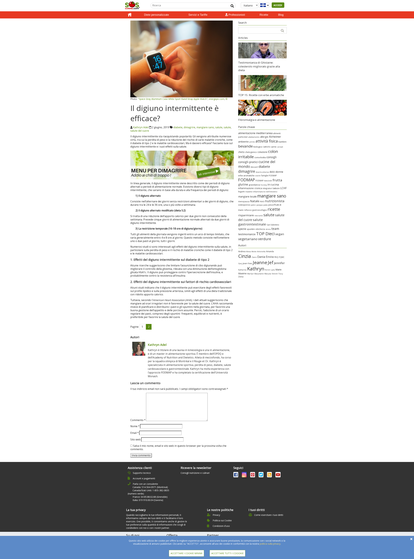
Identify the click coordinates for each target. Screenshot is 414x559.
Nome (134, 426)
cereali (280, 147)
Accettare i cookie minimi (186, 553)
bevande (245, 146)
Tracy (280, 274)
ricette (274, 209)
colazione (262, 151)
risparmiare (246, 215)
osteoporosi (244, 204)
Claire (254, 257)
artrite (252, 142)
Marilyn (250, 273)
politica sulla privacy (270, 543)
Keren (267, 270)
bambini (282, 141)
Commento (137, 420)
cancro (266, 146)
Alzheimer (275, 136)
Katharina (242, 270)
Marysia (267, 273)
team (275, 228)
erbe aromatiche (246, 175)
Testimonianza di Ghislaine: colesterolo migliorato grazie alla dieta (259, 66)
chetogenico (251, 152)
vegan (279, 234)
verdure (264, 238)
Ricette (264, 14)
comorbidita (260, 157)
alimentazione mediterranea (255, 133)
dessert (254, 167)
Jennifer (279, 263)
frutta (277, 180)
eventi (258, 176)
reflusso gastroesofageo (255, 210)
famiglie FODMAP (269, 175)
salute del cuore (139, 130)
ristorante (258, 215)
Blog (280, 14)
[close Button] (411, 539)
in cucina (273, 184)
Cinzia (244, 256)
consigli (272, 157)
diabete (178, 127)
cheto (241, 151)
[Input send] (232, 6)
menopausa (243, 201)
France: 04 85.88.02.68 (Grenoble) (150, 496)
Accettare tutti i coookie (227, 553)
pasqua (259, 205)
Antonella (261, 251)
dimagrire (189, 127)
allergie (264, 136)
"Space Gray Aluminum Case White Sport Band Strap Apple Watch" (173, 98)
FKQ (276, 257)
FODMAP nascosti (264, 180)
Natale (254, 201)
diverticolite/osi (262, 172)
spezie (242, 229)
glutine (243, 184)
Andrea (241, 251)
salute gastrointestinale (252, 221)
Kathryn (255, 268)
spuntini (251, 229)
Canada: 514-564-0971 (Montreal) (150, 487)
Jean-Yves (247, 263)
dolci (272, 172)
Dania (261, 257)
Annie (253, 251)
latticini (276, 188)
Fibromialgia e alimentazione (256, 120)
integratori (267, 188)
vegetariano (247, 239)
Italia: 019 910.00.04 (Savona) (148, 500)
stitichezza (260, 229)
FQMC (281, 257)
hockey (264, 185)
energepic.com (216, 98)
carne (273, 146)
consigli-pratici (248, 162)
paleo (253, 205)
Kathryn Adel (140, 127)
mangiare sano (205, 127)
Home (129, 14)
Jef (270, 262)
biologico (257, 146)
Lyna (273, 270)
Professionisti (236, 14)
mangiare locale (247, 196)
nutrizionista (274, 201)
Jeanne (260, 262)
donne (279, 172)
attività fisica (267, 141)
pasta (265, 205)
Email (134, 433)
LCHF (283, 188)
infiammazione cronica (250, 188)
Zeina (240, 276)
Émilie (270, 257)
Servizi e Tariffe (197, 14)
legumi (241, 191)
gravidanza (254, 184)
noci (262, 201)
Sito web (135, 439)
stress (268, 229)
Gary (240, 263)
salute (218, 127)
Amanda (270, 251)
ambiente (243, 141)
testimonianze (247, 234)
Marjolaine (259, 273)
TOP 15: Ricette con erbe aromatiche (261, 95)
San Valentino (273, 224)
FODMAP (246, 179)
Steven (275, 273)
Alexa (248, 251)
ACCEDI (278, 5)
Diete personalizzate (156, 14)
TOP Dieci (265, 233)
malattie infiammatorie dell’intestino (261, 191)
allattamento (254, 137)
